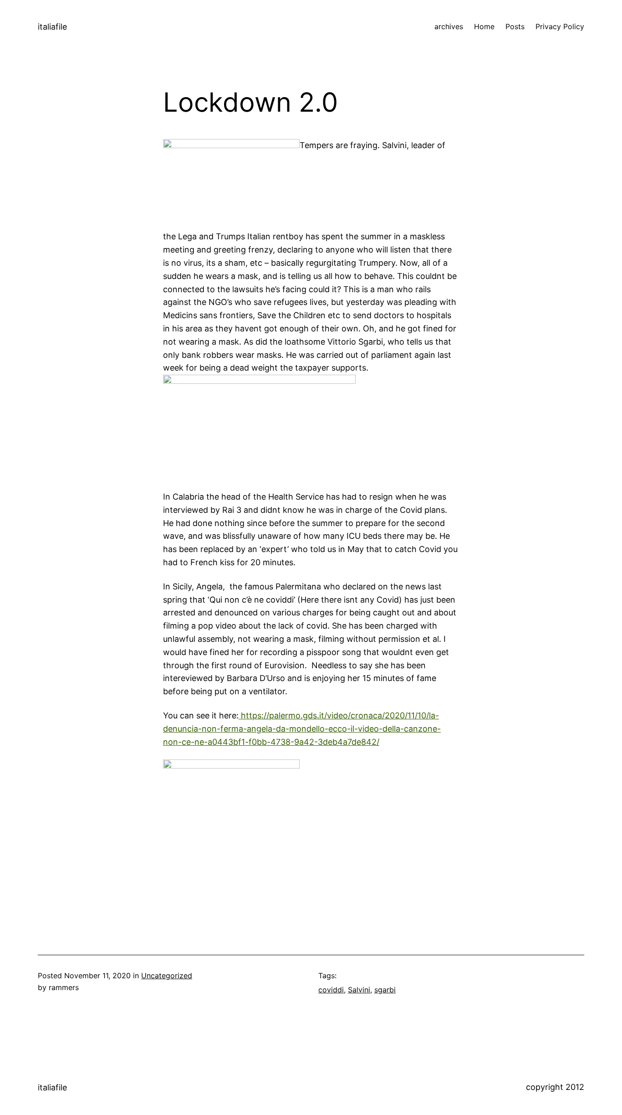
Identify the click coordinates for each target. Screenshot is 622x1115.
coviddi (331, 989)
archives (448, 26)
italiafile (52, 26)
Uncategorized (166, 975)
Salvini (359, 989)
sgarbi (385, 989)
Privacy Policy (559, 26)
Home (484, 26)
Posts (515, 26)
